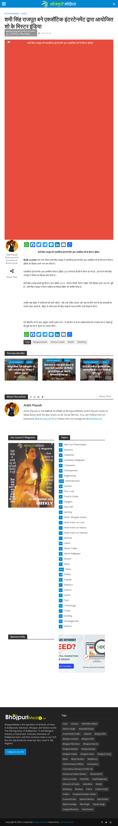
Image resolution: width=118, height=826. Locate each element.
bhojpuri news (87, 754)
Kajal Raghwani (99, 779)
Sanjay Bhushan (70, 809)
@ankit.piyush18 (44, 418)
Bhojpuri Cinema (70, 738)
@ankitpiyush (94, 418)
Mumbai (79, 789)
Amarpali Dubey (86, 728)
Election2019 (96, 774)
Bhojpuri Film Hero (71, 743)
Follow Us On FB (15, 751)
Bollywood (92, 759)
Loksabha (87, 784)
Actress (74, 723)
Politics (66, 794)
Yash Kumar (87, 809)
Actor (65, 723)
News (24, 13)
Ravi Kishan (102, 799)
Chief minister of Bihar (73, 764)
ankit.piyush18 (12, 257)
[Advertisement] (31, 661)
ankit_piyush (13, 263)
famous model (57, 342)
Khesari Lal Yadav (71, 784)
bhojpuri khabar (70, 749)
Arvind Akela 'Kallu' (71, 733)
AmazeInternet (66, 822)
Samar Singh (99, 804)
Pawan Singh (102, 789)
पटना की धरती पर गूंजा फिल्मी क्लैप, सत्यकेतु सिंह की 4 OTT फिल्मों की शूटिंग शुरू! (97, 369)
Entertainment (12, 13)
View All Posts (105, 396)
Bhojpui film (100, 733)
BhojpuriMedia (40, 822)
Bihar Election (77, 759)
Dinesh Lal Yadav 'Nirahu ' (75, 774)
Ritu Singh (84, 804)
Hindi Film (84, 779)
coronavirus (92, 764)
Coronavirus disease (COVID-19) (77, 769)
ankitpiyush (12, 260)
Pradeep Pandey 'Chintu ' (85, 794)
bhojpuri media (70, 754)
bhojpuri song (104, 754)
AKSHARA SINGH (89, 723)
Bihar (65, 759)
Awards (87, 733)
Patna (89, 789)
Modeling (81, 342)
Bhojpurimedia (40, 342)
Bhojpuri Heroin (90, 743)
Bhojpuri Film (88, 738)
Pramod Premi (69, 799)
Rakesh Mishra (87, 799)
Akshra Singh (69, 728)
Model (71, 342)
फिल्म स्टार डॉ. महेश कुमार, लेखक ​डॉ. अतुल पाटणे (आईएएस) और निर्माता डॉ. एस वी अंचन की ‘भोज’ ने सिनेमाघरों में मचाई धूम (59, 369)
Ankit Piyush (12, 254)
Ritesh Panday (69, 804)
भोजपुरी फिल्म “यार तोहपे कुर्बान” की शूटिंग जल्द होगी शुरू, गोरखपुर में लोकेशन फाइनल (21, 369)
